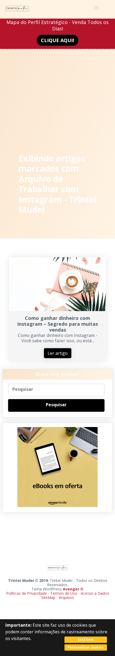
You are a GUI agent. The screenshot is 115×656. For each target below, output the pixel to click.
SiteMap (48, 597)
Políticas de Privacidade (26, 593)
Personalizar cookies (86, 647)
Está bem (86, 639)
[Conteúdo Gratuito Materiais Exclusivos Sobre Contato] (57, 9)
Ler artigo (58, 353)
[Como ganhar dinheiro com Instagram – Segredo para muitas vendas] (57, 309)
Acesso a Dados (95, 593)
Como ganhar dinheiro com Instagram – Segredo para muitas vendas (57, 324)
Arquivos (66, 597)
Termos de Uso (63, 593)
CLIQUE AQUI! (57, 40)
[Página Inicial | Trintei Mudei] (17, 9)
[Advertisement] (57, 87)
